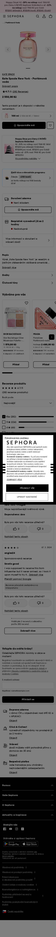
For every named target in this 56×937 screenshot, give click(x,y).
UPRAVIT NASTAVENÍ (27, 497)
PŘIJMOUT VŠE (27, 488)
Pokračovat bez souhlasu (17, 438)
